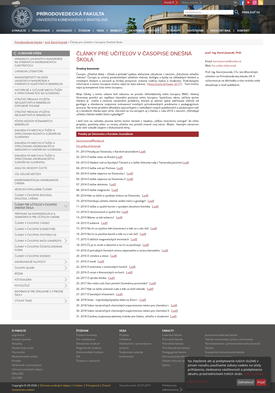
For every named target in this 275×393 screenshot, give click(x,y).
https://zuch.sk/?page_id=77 (164, 84)
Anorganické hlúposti (30, 262)
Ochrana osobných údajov (27, 369)
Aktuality (173, 30)
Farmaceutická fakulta (175, 356)
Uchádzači (64, 30)
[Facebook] (242, 2)
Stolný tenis (23, 300)
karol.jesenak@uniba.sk (227, 61)
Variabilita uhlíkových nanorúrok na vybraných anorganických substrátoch (38, 62)
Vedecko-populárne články (33, 189)
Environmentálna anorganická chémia (36, 181)
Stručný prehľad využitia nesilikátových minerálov (32, 113)
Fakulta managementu (218, 356)
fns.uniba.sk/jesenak (88, 146)
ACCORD (17, 378)
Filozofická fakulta (172, 343)
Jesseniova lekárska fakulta (221, 335)
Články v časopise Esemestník (35, 229)
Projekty (124, 335)
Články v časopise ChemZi (32, 223)
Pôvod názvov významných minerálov (33, 122)
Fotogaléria (23, 279)
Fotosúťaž (22, 285)
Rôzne (19, 273)
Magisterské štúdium (88, 348)
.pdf (142, 151)
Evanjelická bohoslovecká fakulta (224, 352)
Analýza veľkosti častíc (31, 168)
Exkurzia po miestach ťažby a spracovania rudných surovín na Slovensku (38, 133)
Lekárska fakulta (172, 335)
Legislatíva (18, 335)
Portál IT (169, 2)
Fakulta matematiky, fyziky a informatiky (229, 339)
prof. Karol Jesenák (56, 42)
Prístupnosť (92, 385)
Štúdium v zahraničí (88, 361)
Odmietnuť (246, 382)
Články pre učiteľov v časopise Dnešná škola (36, 206)
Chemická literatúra (29, 71)
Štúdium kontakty (86, 335)
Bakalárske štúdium (88, 343)
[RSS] (260, 2)
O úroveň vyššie (29, 53)
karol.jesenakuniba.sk (90, 140)
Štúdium (84, 30)
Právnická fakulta (172, 339)
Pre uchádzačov (85, 339)
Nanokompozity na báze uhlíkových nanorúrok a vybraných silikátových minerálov (39, 81)
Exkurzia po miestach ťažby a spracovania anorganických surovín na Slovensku (35, 159)
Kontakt (243, 30)
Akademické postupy (144, 30)
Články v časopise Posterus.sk (35, 235)
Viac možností (198, 381)
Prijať (261, 382)
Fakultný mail (220, 30)
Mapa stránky (190, 2)
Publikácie (125, 339)
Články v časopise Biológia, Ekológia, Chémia (33, 196)
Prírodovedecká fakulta (28, 42)
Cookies (78, 385)
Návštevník (195, 30)
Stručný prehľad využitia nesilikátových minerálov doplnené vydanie (32, 102)
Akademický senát (23, 348)
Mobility (116, 30)
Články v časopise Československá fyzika (38, 248)
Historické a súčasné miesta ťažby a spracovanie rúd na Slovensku (38, 91)
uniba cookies (253, 374)
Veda (100, 30)
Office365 (17, 373)
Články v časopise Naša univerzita (38, 241)
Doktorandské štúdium (89, 352)
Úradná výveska (21, 339)
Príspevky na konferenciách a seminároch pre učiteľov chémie (37, 215)
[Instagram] (254, 2)
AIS (78, 356)
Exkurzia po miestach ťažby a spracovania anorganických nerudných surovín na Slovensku (38, 146)
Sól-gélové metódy (28, 174)
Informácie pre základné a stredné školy (39, 293)
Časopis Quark (24, 268)
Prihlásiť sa (251, 12)
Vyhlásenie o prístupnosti (27, 365)
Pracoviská (41, 30)
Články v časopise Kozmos (32, 256)
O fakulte (19, 30)
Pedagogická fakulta (174, 352)
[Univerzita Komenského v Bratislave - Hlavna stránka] (22, 16)
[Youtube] (248, 2)
